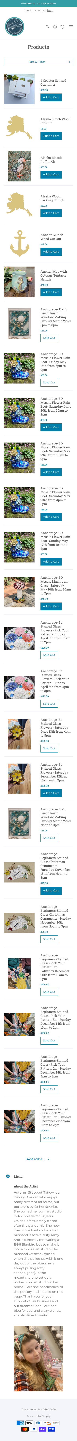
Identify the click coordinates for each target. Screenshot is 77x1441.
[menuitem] (47, 27)
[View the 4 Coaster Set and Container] (19, 89)
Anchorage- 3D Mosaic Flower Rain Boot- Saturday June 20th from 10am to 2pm (55, 406)
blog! (50, 10)
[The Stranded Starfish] (15, 27)
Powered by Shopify (39, 1416)
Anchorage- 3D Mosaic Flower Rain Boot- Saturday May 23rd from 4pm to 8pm (55, 496)
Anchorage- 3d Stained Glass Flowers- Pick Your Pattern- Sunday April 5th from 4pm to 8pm (54, 681)
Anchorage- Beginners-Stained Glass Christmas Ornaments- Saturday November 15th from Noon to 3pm (55, 865)
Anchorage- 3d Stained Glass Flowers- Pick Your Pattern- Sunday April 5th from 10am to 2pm (55, 632)
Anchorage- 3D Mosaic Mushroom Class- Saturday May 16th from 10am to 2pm (55, 585)
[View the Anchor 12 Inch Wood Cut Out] (19, 243)
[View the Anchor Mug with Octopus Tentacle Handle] (19, 282)
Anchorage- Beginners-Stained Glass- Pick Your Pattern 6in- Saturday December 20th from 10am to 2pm (54, 967)
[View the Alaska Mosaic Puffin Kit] (19, 166)
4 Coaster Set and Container (53, 82)
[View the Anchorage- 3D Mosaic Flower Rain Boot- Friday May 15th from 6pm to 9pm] (19, 368)
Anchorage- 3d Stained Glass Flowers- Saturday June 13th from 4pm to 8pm (55, 727)
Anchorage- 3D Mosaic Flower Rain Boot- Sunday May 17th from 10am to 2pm (55, 541)
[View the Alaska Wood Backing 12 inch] (19, 205)
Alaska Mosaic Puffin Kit (51, 159)
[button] (47, 27)
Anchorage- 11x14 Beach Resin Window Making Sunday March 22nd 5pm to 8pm (55, 317)
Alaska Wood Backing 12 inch (52, 198)
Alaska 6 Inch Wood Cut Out (55, 121)
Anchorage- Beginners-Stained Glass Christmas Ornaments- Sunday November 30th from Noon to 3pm (55, 916)
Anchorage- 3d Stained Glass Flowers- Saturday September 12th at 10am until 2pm (54, 772)
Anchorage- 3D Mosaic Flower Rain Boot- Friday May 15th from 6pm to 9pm (55, 362)
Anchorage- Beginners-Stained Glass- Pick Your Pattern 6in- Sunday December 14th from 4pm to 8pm (55, 1066)
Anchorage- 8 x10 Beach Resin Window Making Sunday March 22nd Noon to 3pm (55, 817)
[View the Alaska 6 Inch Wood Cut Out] (19, 127)
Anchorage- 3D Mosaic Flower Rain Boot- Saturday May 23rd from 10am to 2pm (55, 451)
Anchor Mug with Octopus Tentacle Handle (53, 275)
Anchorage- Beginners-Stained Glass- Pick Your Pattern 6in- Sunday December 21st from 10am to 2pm (55, 1115)
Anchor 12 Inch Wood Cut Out (51, 237)
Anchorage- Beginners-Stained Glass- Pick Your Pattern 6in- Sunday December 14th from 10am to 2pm (55, 1017)
